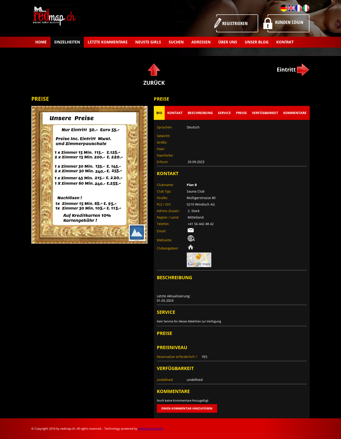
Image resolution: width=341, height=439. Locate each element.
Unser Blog (257, 42)
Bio (159, 113)
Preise (241, 113)
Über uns (227, 42)
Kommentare (294, 113)
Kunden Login (289, 22)
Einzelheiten (67, 42)
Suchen (176, 42)
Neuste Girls (148, 42)
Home (41, 42)
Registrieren (235, 23)
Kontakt (285, 42)
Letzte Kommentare (108, 42)
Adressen (201, 42)
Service (224, 113)
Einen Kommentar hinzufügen (186, 408)
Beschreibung (200, 113)
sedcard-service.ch (150, 428)
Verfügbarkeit (265, 113)
